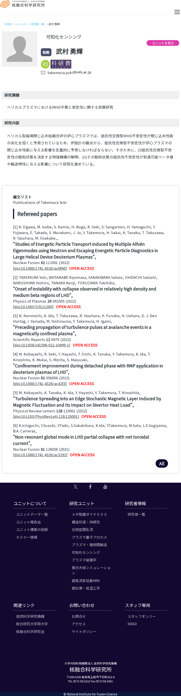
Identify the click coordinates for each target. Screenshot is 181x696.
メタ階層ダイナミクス (89, 514)
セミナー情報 (26, 537)
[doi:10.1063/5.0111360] (33, 306)
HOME (8, 24)
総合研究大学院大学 (32, 623)
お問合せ (79, 616)
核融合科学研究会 (30, 631)
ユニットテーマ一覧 (32, 514)
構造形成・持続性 (86, 522)
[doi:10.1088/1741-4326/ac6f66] (40, 268)
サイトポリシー (84, 631)
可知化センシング (86, 552)
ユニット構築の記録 (32, 529)
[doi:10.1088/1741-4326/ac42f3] (40, 383)
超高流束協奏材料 (86, 580)
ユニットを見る (163, 43)
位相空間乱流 (82, 529)
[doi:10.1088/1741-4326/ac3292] (40, 454)
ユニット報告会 (28, 522)
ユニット (21, 24)
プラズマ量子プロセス (89, 537)
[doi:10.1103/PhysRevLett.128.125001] (46, 416)
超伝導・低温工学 (86, 588)
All (161, 463)
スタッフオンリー (142, 616)
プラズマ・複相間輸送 (89, 544)
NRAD (132, 623)
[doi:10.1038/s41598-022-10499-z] (41, 345)
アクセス (79, 623)
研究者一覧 (37, 24)
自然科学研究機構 (30, 616)
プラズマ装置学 (84, 559)
